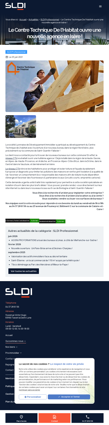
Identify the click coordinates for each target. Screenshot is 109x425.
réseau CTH (11, 158)
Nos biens (10, 346)
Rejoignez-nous (13, 364)
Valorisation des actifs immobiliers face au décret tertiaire (39, 256)
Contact (9, 370)
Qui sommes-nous (14, 341)
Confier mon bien (13, 358)
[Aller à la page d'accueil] (15, 6)
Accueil (22, 19)
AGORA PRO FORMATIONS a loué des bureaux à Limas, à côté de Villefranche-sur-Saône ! (54, 240)
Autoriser (34, 220)
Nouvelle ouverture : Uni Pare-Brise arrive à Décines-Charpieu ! (42, 248)
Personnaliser (34, 397)
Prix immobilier (12, 352)
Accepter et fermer (70, 397)
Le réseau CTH (12, 168)
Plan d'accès (21, 421)
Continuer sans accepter (29, 390)
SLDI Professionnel (50, 19)
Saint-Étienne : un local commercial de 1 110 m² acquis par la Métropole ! (45, 260)
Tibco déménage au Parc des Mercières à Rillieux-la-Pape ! (40, 264)
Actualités (33, 19)
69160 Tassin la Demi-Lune (18, 316)
